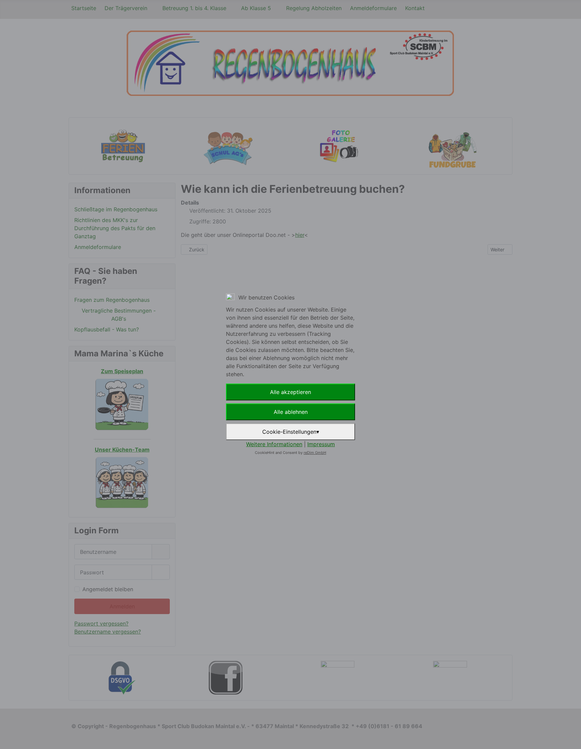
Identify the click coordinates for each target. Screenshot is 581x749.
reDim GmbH (315, 452)
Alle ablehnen (291, 411)
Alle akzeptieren (290, 392)
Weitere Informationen (274, 444)
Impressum (321, 444)
